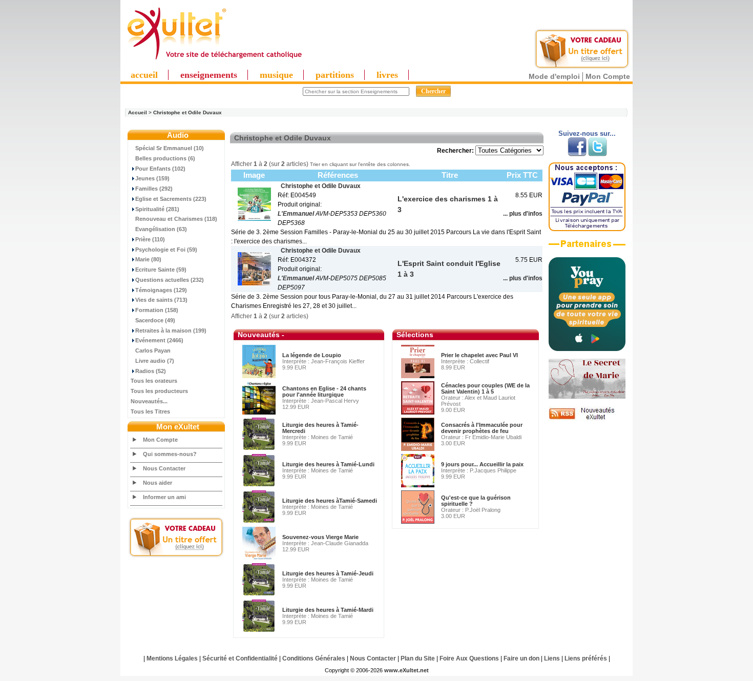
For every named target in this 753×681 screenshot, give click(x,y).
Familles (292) (154, 188)
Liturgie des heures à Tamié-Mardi (327, 610)
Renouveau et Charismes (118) (176, 219)
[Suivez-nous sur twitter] (597, 154)
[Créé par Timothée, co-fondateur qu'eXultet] (587, 349)
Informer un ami (164, 497)
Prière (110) (150, 239)
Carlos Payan (153, 350)
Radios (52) (150, 371)
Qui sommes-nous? (170, 454)
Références (338, 175)
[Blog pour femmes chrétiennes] (587, 396)
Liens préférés (585, 658)
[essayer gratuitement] (582, 67)
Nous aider (157, 483)
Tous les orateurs (154, 381)
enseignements (208, 75)
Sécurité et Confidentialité (240, 658)
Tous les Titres (150, 411)
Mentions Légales (172, 658)
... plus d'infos (522, 213)
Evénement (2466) (159, 340)
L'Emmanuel (296, 213)
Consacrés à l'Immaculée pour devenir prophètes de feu (481, 428)
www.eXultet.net (406, 670)
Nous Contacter (164, 468)
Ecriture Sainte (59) (160, 269)
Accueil (137, 112)
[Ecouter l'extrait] (587, 247)
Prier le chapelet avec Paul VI (479, 355)
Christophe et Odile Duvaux (187, 112)
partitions (335, 75)
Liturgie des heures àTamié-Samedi (329, 501)
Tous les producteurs (159, 391)
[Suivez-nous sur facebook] (577, 154)
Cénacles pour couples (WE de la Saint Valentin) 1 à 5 (485, 388)
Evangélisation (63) (161, 229)
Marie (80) (148, 259)
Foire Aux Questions (469, 658)
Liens (552, 658)
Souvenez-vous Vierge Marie (320, 537)
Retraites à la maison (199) (170, 330)
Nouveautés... (149, 401)
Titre (450, 175)
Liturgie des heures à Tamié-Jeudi (327, 573)
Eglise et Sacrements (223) (170, 199)
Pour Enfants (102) (160, 169)
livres (387, 75)
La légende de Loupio (311, 355)
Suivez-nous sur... (587, 133)
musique (276, 75)
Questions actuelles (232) (169, 280)
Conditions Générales (313, 658)
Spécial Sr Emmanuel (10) (169, 148)
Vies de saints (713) (161, 300)
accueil (144, 75)
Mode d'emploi (554, 76)
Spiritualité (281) (157, 209)
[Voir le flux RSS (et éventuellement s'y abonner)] (587, 419)
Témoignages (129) (161, 290)
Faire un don (521, 658)
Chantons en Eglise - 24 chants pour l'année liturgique (324, 391)
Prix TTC (522, 175)
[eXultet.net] (214, 60)
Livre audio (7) (154, 361)
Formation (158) (156, 310)
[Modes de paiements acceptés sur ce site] (587, 229)
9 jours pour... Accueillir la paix (482, 464)
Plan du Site (418, 658)
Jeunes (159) (152, 178)
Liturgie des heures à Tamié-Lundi (328, 464)
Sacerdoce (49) (155, 320)
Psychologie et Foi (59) (166, 249)
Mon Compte (607, 76)
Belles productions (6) (165, 158)
